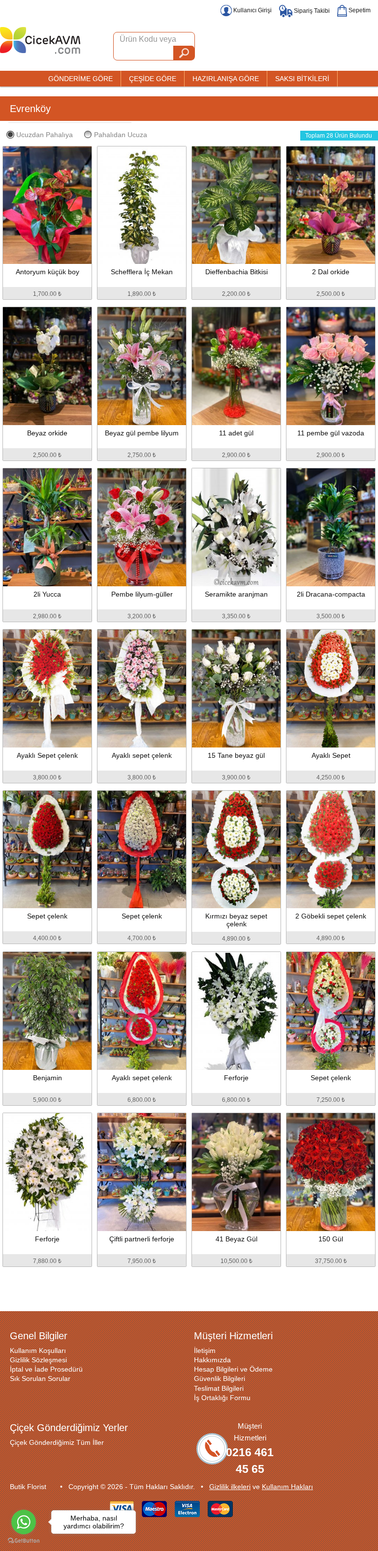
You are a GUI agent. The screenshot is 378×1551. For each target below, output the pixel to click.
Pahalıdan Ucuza (120, 135)
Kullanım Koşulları (38, 1350)
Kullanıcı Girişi (252, 10)
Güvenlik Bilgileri (219, 1378)
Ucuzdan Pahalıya (44, 135)
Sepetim (359, 10)
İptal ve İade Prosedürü (46, 1369)
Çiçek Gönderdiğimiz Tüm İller (57, 1442)
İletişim (205, 1350)
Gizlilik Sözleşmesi (38, 1360)
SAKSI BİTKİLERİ (302, 79)
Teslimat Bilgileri (219, 1388)
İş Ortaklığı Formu (222, 1398)
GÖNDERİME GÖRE (80, 79)
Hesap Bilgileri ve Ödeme (233, 1369)
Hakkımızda (212, 1360)
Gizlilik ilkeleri (230, 1487)
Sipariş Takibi (311, 10)
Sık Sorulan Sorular (40, 1378)
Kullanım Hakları (287, 1487)
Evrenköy (30, 109)
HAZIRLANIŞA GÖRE (225, 79)
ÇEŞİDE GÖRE (152, 79)
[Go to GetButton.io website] (23, 1541)
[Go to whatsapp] (23, 1522)
